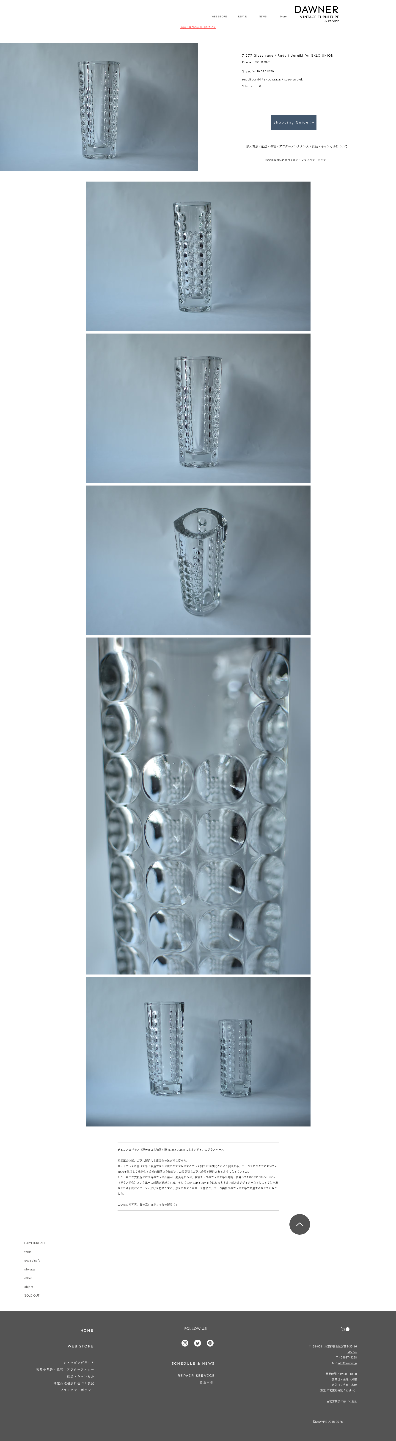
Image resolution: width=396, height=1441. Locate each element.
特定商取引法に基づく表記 (281, 160)
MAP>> (352, 1351)
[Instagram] (185, 1343)
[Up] (299, 1224)
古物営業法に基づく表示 (343, 1401)
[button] (345, 1329)
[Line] (210, 1343)
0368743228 (349, 1357)
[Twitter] (197, 1343)
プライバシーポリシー (315, 160)
